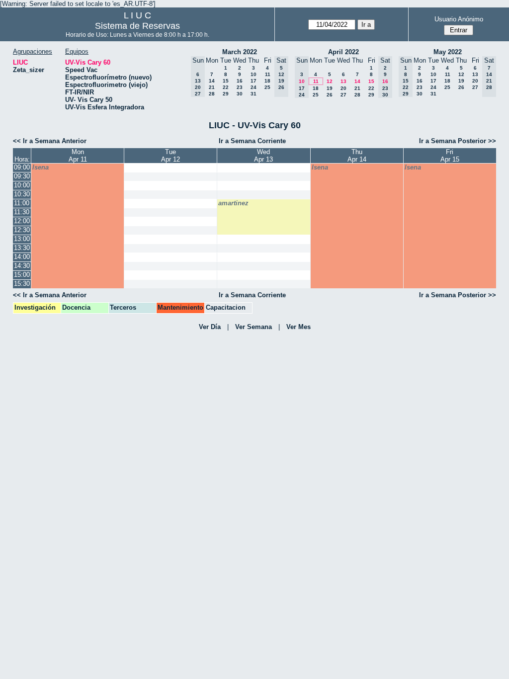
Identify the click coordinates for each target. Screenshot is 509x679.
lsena (40, 167)
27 (343, 94)
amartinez (233, 203)
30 (240, 93)
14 (212, 81)
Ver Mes (298, 327)
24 (253, 87)
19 (330, 88)
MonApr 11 (78, 155)
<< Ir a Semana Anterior (49, 141)
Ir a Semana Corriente (252, 141)
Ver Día (210, 327)
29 (226, 93)
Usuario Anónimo (458, 19)
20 (343, 88)
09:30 (22, 176)
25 (267, 87)
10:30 (22, 194)
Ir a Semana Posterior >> (457, 141)
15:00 (22, 274)
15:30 (22, 283)
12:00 (22, 221)
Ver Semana (253, 327)
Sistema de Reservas (137, 26)
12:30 (22, 230)
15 (226, 81)
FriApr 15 (449, 155)
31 (253, 93)
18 (267, 81)
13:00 (22, 239)
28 (212, 93)
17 (253, 81)
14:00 (22, 256)
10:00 (22, 185)
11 (267, 74)
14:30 (22, 265)
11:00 (21, 203)
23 (240, 87)
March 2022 (239, 52)
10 (253, 74)
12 (330, 81)
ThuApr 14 (356, 155)
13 (343, 81)
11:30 (21, 212)
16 (240, 81)
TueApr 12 (170, 155)
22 (226, 87)
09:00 (22, 167)
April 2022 (343, 52)
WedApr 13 (263, 155)
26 (330, 94)
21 (212, 87)
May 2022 (447, 52)
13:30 (22, 248)
